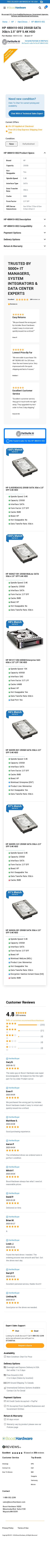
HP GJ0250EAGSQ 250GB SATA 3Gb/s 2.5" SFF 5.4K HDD (25, 488)
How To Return (7, 1472)
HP (12, 22)
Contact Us (6, 1468)
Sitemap (5, 1464)
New (11, 144)
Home (4, 22)
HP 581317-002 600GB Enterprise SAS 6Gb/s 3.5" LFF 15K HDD (23, 661)
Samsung (34, 1480)
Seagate (34, 1476)
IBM (32, 1472)
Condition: (10, 138)
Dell (32, 1468)
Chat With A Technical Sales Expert (27, 113)
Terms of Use (23, 1528)
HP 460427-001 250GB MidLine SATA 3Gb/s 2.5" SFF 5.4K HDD (22, 575)
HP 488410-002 (38, 22)
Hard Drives (22, 22)
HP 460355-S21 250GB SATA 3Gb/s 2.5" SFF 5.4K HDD (23, 845)
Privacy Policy (7, 1528)
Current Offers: (12, 122)
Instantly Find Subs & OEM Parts (36, 41)
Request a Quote (25, 1346)
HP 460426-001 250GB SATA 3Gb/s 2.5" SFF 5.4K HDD (23, 931)
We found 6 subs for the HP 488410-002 (35, 43)
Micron (33, 1484)
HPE (32, 1464)
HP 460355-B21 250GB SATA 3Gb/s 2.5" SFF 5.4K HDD (23, 751)
